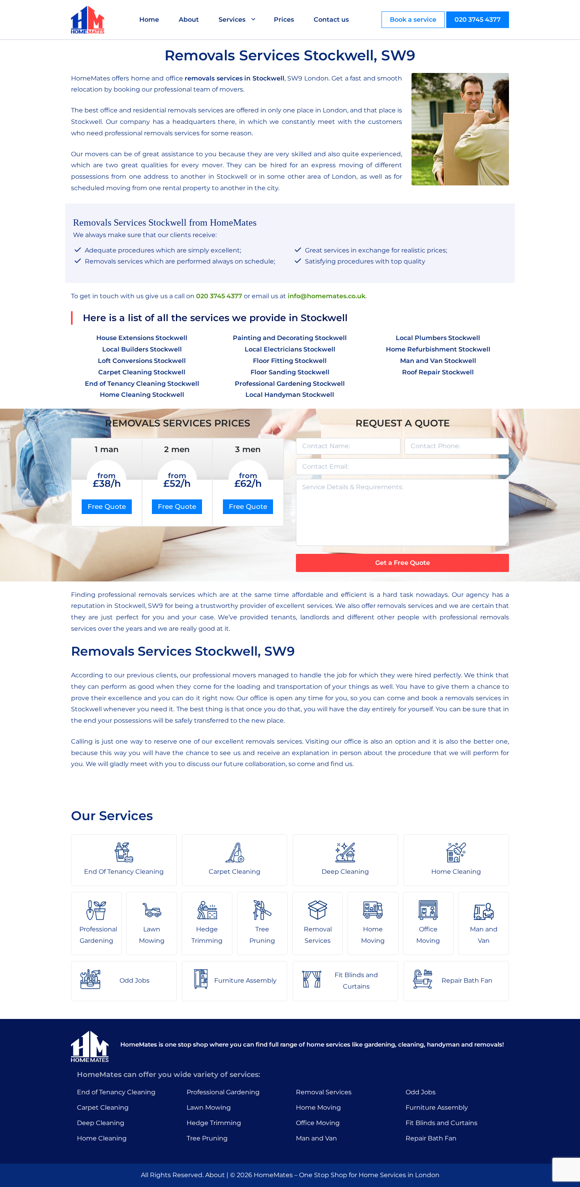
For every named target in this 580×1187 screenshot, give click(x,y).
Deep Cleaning (100, 1123)
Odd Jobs (421, 1092)
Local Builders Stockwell (142, 349)
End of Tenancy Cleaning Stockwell (142, 383)
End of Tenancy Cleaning (116, 1092)
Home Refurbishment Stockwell (438, 349)
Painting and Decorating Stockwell (290, 338)
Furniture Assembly (437, 1107)
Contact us (331, 19)
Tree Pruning (207, 1138)
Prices (284, 19)
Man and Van (316, 1138)
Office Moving (318, 1123)
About (189, 19)
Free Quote (107, 506)
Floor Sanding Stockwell (290, 372)
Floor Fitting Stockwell (290, 361)
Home (149, 19)
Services (232, 19)
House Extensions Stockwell (141, 338)
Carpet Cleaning (103, 1107)
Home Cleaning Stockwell (142, 394)
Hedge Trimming (214, 1123)
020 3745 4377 (478, 19)
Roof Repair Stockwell (438, 372)
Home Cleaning (102, 1138)
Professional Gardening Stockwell (290, 383)
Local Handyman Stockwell (289, 394)
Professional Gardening (223, 1092)
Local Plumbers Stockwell (438, 338)
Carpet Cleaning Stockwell (141, 372)
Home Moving (318, 1107)
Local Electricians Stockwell (290, 349)
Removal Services (324, 1092)
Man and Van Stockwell (438, 361)
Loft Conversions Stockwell (142, 361)
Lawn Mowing (209, 1107)
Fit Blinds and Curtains (441, 1123)
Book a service (413, 19)
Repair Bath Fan (431, 1138)
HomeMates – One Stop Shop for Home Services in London (347, 1175)
